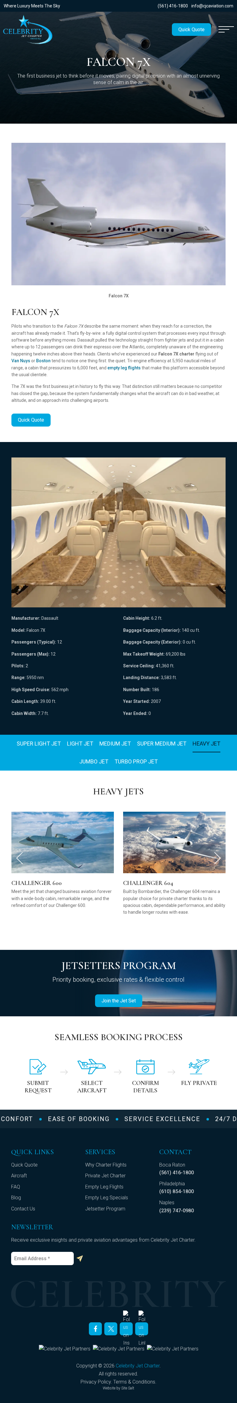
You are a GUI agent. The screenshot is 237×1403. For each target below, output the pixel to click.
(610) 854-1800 (176, 1191)
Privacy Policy (96, 1382)
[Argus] (64, 1349)
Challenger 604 (36, 883)
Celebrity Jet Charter (138, 1366)
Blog (16, 1198)
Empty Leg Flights (104, 1187)
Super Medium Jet (161, 743)
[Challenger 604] (62, 842)
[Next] (218, 858)
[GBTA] (118, 1349)
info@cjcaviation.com (212, 5)
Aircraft (19, 1176)
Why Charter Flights (106, 1165)
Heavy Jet (206, 743)
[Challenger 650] (174, 842)
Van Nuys (20, 360)
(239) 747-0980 (176, 1211)
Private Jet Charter (105, 1176)
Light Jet (80, 743)
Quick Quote (191, 29)
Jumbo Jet (93, 761)
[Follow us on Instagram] (126, 1328)
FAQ (15, 1187)
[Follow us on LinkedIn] (141, 1328)
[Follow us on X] (110, 1328)
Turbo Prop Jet (136, 761)
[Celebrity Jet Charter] (27, 29)
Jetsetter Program (105, 1209)
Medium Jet (115, 743)
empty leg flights (124, 367)
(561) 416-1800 (173, 5)
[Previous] (19, 858)
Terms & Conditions (134, 1382)
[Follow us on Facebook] (95, 1328)
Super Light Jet (39, 743)
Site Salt (127, 1388)
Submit (79, 1258)
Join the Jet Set (119, 1001)
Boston (43, 360)
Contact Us (23, 1209)
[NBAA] (172, 1349)
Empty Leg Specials (106, 1198)
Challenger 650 (148, 883)
